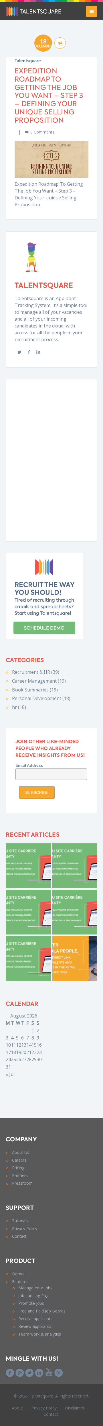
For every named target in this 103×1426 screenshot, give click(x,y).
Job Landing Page (34, 1295)
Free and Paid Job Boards (42, 1311)
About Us (20, 1152)
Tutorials (20, 1220)
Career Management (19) (39, 681)
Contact (19, 1236)
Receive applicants (35, 1318)
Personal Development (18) (41, 698)
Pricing (18, 1167)
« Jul (10, 1074)
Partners (20, 1175)
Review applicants (34, 1326)
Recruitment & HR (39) (35, 672)
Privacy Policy (24, 1228)
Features (20, 1281)
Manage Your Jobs (35, 1288)
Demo (18, 1274)
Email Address (29, 765)
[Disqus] (51, 459)
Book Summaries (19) (35, 690)
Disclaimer (74, 1408)
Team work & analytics (39, 1334)
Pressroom (22, 1183)
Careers (19, 1160)
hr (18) (19, 707)
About (17, 1408)
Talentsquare (28, 60)
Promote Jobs (31, 1303)
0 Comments (42, 132)
